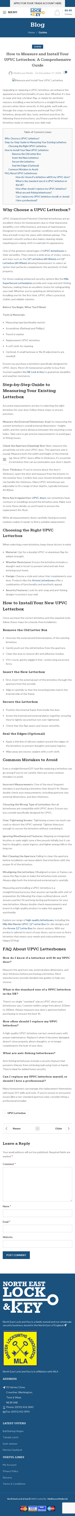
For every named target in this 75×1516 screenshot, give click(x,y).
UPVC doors (39, 497)
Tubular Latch (10, 1437)
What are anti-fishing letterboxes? (34, 192)
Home (31, 32)
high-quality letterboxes (40, 920)
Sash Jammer (10, 1443)
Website (8, 1237)
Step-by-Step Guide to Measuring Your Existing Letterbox (35, 142)
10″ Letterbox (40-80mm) (41, 258)
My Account (10, 1464)
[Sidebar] (4, 459)
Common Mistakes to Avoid (23, 169)
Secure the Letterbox (23, 161)
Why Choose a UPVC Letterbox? (22, 138)
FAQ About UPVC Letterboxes (21, 173)
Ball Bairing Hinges (13, 1431)
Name (7, 1206)
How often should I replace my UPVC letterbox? (41, 188)
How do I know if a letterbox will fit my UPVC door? (43, 177)
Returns (7, 1477)
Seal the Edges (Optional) (25, 165)
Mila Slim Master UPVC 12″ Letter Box (24, 924)
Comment (9, 1164)
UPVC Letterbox (16, 1113)
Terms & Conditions (14, 1483)
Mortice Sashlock (12, 1449)
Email (6, 1221)
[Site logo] (37, 12)
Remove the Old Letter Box (26, 153)
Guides (43, 32)
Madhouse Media (23, 73)
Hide (48, 132)
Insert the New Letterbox (25, 157)
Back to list (37, 1128)
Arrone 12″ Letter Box (19, 928)
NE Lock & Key (35, 371)
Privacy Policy (10, 1471)
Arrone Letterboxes (43, 580)
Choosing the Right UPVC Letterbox (27, 146)
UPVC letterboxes (53, 250)
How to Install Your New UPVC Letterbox (27, 150)
